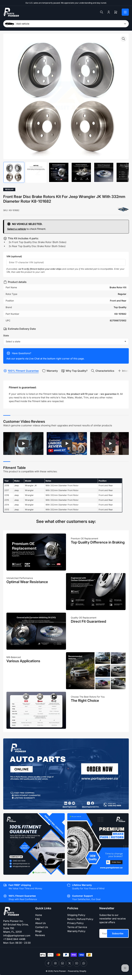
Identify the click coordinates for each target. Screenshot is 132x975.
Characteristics (104, 370)
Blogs (38, 931)
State (6, 335)
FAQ (37, 919)
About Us (40, 923)
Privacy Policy (75, 923)
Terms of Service (77, 927)
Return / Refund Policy (80, 919)
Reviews (40, 935)
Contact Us (41, 927)
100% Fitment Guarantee (23, 370)
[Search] (101, 12)
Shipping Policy (76, 915)
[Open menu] (125, 12)
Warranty (52, 370)
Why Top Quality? (77, 370)
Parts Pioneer (60, 971)
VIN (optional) (14, 256)
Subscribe (117, 933)
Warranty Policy (76, 931)
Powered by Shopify (77, 971)
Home (38, 915)
